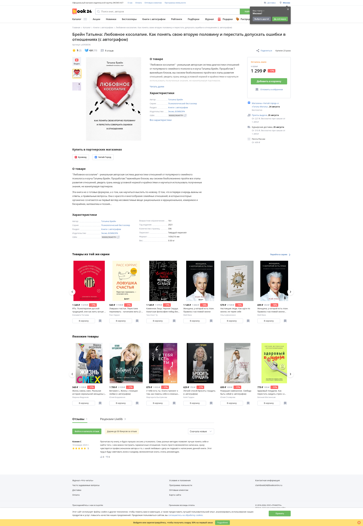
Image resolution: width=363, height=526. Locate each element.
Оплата (138, 2)
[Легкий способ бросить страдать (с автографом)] (200, 363)
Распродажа (248, 19)
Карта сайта (175, 495)
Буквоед (82, 157)
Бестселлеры (129, 19)
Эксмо (171, 111)
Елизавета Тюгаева (80, 315)
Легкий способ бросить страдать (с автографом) (199, 392)
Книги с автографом (153, 19)
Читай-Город (104, 157)
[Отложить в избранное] (100, 321)
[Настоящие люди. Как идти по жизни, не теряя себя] (237, 281)
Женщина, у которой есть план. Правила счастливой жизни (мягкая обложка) (272, 310)
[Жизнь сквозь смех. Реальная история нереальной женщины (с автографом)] (89, 363)
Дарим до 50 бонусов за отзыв (122, 431)
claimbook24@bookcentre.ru (268, 485)
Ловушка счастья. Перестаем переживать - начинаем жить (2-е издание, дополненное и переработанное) (126, 310)
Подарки (228, 19)
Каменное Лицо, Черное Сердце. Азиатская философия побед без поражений (162, 310)
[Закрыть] (359, 522)
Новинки (111, 19)
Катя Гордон (188, 397)
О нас (130, 2)
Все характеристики (161, 120)
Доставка (271, 2)
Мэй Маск (187, 315)
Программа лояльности (175, 2)
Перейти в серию (279, 254)
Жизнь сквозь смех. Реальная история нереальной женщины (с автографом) (88, 392)
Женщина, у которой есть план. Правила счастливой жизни (198, 310)
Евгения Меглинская (266, 397)
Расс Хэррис (114, 315)
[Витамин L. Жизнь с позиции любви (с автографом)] (126, 363)
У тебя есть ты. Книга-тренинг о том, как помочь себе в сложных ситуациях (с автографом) (162, 392)
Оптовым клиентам (153, 2)
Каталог (76, 19)
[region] (77, 99)
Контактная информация (267, 480)
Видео (77, 63)
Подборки (193, 19)
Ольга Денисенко (228, 315)
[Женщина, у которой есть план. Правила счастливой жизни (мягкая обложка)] (274, 281)
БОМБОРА (180, 111)
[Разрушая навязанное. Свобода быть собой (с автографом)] (237, 363)
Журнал (209, 19)
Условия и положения (180, 480)
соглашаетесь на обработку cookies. (185, 515)
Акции (96, 19)
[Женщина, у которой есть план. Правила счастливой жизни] (200, 281)
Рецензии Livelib (113, 419)
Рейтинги (176, 19)
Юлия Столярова (227, 397)
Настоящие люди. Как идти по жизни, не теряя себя (235, 310)
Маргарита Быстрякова (156, 397)
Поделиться (266, 50)
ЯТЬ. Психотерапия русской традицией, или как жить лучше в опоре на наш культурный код (88, 310)
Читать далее (157, 86)
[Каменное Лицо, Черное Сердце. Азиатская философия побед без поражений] (163, 281)
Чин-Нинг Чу (152, 315)
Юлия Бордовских (117, 397)
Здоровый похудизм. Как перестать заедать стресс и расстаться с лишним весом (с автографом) (272, 392)
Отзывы (79, 419)
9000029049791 (176, 115)
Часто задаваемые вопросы (86, 485)
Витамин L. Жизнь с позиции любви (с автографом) (123, 392)
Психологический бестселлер (182, 103)
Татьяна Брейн (175, 99)
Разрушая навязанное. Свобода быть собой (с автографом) (235, 392)
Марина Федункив (80, 397)
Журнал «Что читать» (82, 480)
